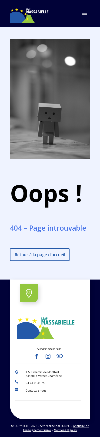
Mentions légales (65, 430)
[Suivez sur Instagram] (48, 356)
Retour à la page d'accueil (40, 254)
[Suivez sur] (61, 356)
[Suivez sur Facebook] (36, 356)
